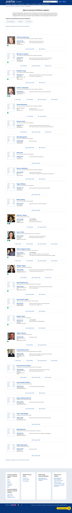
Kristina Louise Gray (23, 37)
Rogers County (10, 495)
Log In (60, 1)
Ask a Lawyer (14, 4)
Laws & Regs (33, 4)
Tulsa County (9, 494)
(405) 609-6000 (20, 337)
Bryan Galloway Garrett (24, 398)
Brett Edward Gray (22, 282)
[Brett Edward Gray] (11, 286)
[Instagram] (15, 505)
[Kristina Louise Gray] (11, 40)
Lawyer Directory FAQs (58, 480)
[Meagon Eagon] (11, 269)
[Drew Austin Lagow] (11, 302)
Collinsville (9, 485)
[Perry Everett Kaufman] (11, 369)
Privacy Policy (56, 505)
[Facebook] (14, 505)
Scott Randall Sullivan (23, 382)
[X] (19, 505)
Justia (6, 6)
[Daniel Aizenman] (11, 107)
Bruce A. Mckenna (22, 168)
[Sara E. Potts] (11, 235)
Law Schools (27, 4)
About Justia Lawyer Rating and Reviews (59, 486)
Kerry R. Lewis (21, 121)
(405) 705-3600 (20, 219)
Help (46, 505)
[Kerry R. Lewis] (11, 124)
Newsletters (39, 4)
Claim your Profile (57, 482)
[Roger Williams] (11, 187)
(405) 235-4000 (20, 353)
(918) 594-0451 (20, 141)
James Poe (20, 152)
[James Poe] (11, 156)
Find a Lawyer (8, 4)
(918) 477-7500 (20, 203)
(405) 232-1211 (20, 320)
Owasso (8, 481)
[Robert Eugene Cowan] (11, 252)
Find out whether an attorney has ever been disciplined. (43, 479)
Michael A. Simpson (23, 54)
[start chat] (69, 508)
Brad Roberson (21, 429)
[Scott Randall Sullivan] (11, 385)
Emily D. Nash (21, 316)
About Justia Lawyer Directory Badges (58, 479)
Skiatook (9, 482)
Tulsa (8, 479)
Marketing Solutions (46, 4)
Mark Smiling (21, 199)
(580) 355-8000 (20, 449)
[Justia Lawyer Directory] (10, 2)
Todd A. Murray (21, 333)
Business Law (25, 478)
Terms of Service (51, 505)
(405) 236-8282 (20, 269)
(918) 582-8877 (20, 58)
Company (43, 505)
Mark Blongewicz (22, 137)
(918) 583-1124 (20, 187)
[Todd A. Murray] (11, 336)
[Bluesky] (18, 505)
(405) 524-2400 (20, 369)
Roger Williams (21, 184)
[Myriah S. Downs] (11, 218)
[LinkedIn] (11, 505)
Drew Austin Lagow (23, 299)
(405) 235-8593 (20, 402)
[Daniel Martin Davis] (11, 353)
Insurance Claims (26, 479)
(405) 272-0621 (20, 417)
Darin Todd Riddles (22, 413)
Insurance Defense (17, 6)
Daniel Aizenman (22, 104)
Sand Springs (9, 484)
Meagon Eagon (21, 266)
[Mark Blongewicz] (11, 140)
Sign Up (64, 1)
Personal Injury (26, 481)
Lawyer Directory (11, 6)
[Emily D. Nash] (11, 319)
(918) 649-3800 (20, 252)
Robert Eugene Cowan (23, 249)
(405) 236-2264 (20, 386)
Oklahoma (23, 6)
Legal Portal (39, 505)
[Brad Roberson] (11, 432)
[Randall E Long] (11, 74)
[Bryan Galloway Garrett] (11, 401)
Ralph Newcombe (22, 445)
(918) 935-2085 (20, 172)
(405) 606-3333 (20, 303)
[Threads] (17, 505)
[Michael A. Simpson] (11, 57)
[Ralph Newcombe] (11, 448)
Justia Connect (33, 505)
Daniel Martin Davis (23, 350)
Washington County (11, 497)
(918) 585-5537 (20, 156)
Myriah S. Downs (22, 215)
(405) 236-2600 (20, 286)
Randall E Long (21, 71)
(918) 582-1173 (20, 74)
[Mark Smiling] (11, 203)
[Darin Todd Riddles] (11, 417)
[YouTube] (12, 505)
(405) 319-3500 (20, 236)
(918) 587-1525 (20, 41)
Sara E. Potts (20, 232)
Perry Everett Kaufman (24, 365)
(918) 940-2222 (20, 91)
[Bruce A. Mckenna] (11, 171)
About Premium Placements (59, 483)
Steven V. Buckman (22, 87)
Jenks (8, 487)
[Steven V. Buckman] (11, 91)
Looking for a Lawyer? (62, 508)
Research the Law (21, 4)
